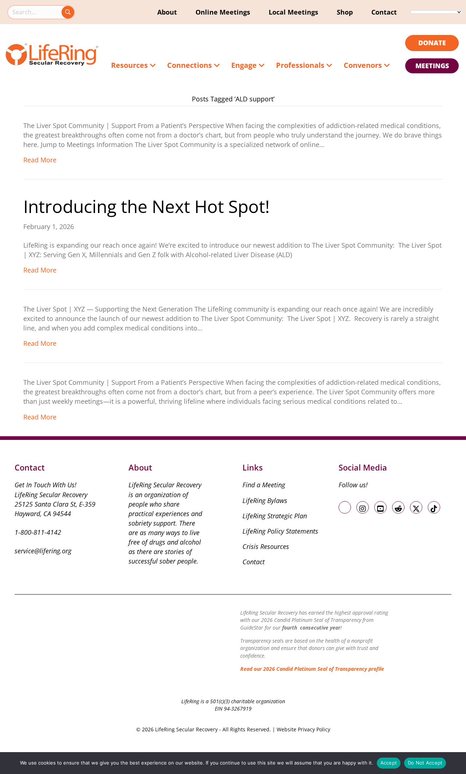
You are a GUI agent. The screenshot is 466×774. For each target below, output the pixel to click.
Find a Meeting (263, 484)
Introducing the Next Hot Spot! (146, 206)
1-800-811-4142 (38, 532)
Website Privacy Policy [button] (303, 729)
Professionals (301, 65)
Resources (130, 65)
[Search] (68, 12)
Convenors (364, 65)
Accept (388, 763)
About (167, 12)
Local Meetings (293, 12)
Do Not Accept (425, 763)
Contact (384, 12)
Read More (39, 159)
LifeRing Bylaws (264, 500)
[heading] (432, 43)
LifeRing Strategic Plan (274, 515)
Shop (345, 12)
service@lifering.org (43, 550)
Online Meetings (223, 12)
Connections (190, 65)
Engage (244, 65)
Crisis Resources (265, 546)
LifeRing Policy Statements (280, 531)
